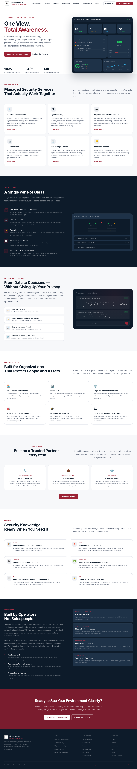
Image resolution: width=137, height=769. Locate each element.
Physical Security (60, 746)
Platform (47, 4)
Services (56, 4)
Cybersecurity (59, 743)
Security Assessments (61, 739)
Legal (84, 746)
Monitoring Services (61, 752)
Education (86, 752)
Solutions (35, 4)
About (97, 4)
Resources (86, 4)
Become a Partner (68, 497)
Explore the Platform (41, 54)
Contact (113, 752)
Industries (66, 4)
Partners (76, 4)
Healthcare (86, 743)
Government (87, 755)
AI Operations (59, 749)
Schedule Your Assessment (17, 54)
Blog (112, 749)
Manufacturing (87, 749)
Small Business (87, 739)
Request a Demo (125, 4)
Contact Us (109, 4)
